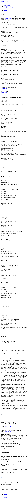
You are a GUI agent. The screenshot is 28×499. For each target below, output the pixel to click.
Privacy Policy (7, 495)
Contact (5, 10)
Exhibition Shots (7, 6)
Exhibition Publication (9, 7)
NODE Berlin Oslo (5, 88)
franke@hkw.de (4, 467)
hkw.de (6, 425)
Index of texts (7, 5)
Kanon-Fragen (21, 24)
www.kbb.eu (8, 431)
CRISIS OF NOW (5, 1)
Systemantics (4, 92)
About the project (8, 3)
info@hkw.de (7, 426)
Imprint (5, 497)
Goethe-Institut (8, 18)
